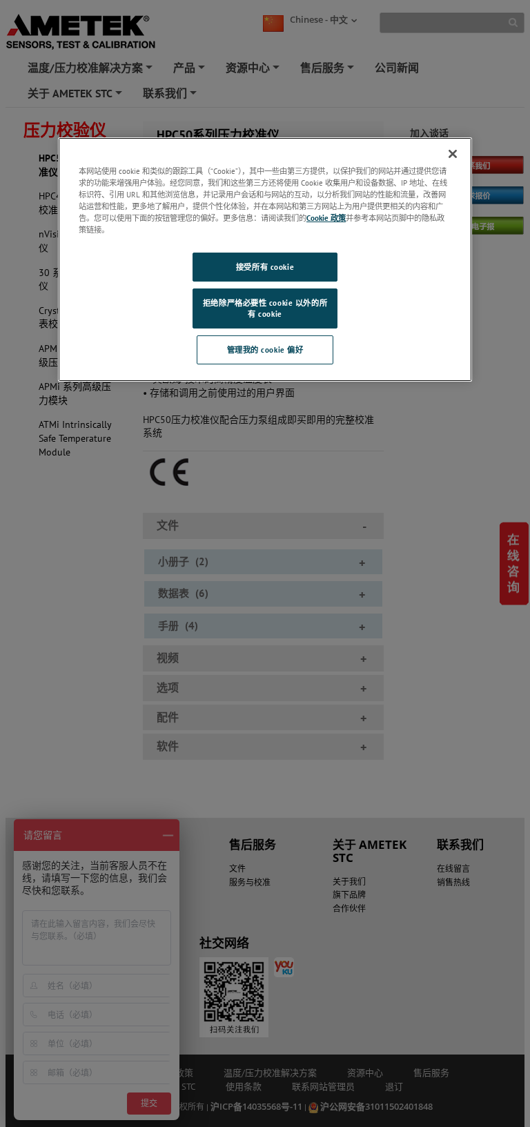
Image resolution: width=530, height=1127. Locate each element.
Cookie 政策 (326, 218)
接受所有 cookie (265, 267)
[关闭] (453, 154)
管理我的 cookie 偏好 (265, 349)
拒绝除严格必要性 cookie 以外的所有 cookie (265, 308)
